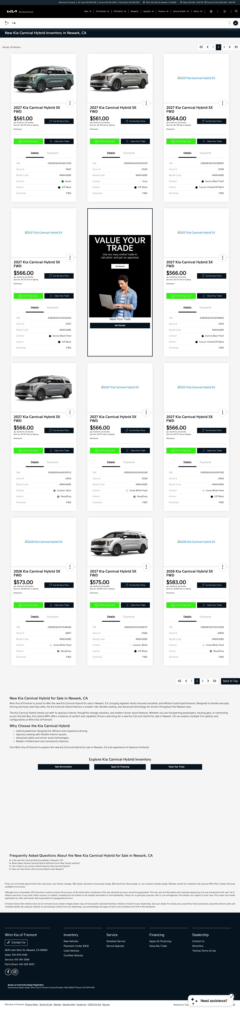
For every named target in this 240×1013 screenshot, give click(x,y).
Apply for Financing (120, 767)
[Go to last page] (236, 47)
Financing (156, 935)
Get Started (120, 325)
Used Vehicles (71, 950)
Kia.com (106, 1004)
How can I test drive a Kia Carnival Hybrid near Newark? (38, 869)
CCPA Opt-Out (94, 1004)
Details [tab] (35, 153)
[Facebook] (8, 972)
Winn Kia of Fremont (14, 1004)
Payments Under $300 (76, 946)
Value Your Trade (61, 141)
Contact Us (18, 942)
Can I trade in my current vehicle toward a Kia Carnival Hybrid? (41, 866)
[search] (236, 11)
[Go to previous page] (208, 47)
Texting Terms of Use (204, 950)
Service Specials (115, 946)
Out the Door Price (61, 121)
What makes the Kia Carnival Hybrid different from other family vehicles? (46, 863)
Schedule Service (115, 941)
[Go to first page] (201, 47)
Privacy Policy (31, 1004)
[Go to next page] (230, 47)
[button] (70, 103)
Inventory (71, 935)
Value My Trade (158, 946)
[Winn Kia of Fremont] (19, 11)
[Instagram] (15, 972)
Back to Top (230, 681)
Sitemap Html (69, 1004)
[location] (144, 2)
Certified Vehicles (73, 955)
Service (112, 935)
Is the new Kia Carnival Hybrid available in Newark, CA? (37, 860)
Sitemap (57, 1004)
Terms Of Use (46, 1004)
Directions (197, 946)
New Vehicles (71, 941)
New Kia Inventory (63, 767)
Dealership (200, 935)
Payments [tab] (52, 153)
